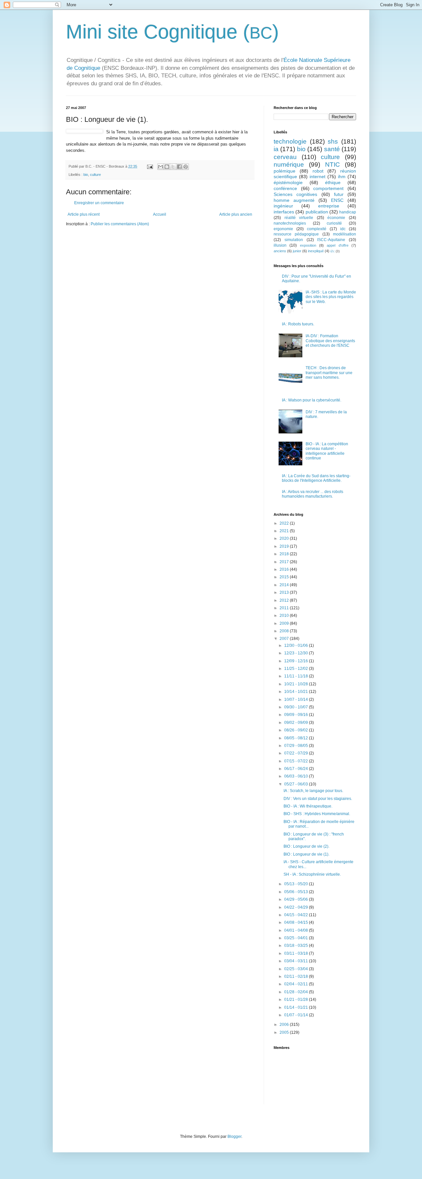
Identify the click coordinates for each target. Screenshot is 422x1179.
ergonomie (283, 229)
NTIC (332, 164)
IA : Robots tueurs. (298, 324)
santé (332, 149)
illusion (280, 245)
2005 (285, 1032)
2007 (285, 638)
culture (95, 175)
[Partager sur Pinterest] (185, 166)
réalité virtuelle (299, 217)
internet (317, 176)
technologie (290, 141)
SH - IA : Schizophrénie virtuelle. (312, 874)
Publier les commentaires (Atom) (120, 224)
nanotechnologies (290, 223)
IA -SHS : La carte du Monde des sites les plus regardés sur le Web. (331, 297)
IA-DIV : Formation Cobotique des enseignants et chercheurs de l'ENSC (330, 341)
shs (333, 141)
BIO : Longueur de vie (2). (306, 846)
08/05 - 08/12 (296, 738)
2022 (285, 523)
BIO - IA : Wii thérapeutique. (308, 806)
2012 (285, 600)
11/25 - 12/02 (296, 668)
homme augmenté (294, 200)
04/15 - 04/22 (296, 915)
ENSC (337, 200)
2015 (285, 577)
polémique (284, 171)
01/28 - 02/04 (296, 992)
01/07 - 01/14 (296, 1015)
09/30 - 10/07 (296, 707)
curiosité (334, 223)
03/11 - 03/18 (296, 953)
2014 (285, 585)
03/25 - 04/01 (296, 938)
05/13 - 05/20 (296, 884)
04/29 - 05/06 (296, 899)
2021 (285, 531)
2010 (285, 615)
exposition (308, 245)
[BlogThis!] (167, 166)
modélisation (344, 234)
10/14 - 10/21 (296, 691)
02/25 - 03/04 (296, 969)
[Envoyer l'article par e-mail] (149, 166)
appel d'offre (337, 245)
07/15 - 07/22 (296, 761)
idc (343, 229)
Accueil (159, 214)
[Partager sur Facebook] (179, 166)
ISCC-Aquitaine (331, 239)
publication (317, 211)
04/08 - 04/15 (296, 922)
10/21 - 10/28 (296, 684)
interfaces (284, 211)
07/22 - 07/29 (296, 753)
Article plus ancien (235, 214)
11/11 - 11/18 (296, 676)
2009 (285, 623)
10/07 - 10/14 (296, 699)
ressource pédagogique (296, 234)
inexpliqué (316, 251)
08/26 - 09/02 (296, 730)
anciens (280, 251)
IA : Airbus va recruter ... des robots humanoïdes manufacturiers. (312, 494)
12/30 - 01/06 (296, 645)
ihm (342, 176)
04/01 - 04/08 (296, 930)
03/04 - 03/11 (296, 961)
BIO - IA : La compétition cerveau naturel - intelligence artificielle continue (327, 451)
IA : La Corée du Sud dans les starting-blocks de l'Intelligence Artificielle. (316, 478)
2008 (285, 631)
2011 (285, 608)
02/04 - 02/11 (296, 984)
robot (318, 171)
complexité (316, 229)
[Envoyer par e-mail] (160, 166)
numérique (289, 164)
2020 (285, 538)
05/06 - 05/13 (296, 892)
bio (85, 175)
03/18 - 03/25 (296, 945)
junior (297, 251)
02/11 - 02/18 (296, 976)
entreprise (328, 205)
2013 (285, 592)
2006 (285, 1024)
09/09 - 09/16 (296, 714)
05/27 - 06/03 (296, 784)
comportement (328, 188)
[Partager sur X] (173, 166)
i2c (332, 251)
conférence (285, 188)
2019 (285, 546)
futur (339, 194)
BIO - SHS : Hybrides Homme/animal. (317, 813)
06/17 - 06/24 (296, 768)
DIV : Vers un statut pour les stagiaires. (318, 798)
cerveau (285, 156)
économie (336, 217)
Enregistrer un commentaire (99, 203)
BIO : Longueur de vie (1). (306, 854)
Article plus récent (84, 214)
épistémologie (288, 182)
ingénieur (283, 205)
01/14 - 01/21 (296, 1007)
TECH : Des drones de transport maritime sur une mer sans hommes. (329, 373)
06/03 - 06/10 (296, 776)
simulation (294, 239)
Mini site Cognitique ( (158, 32)
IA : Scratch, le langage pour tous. (313, 790)
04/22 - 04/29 (296, 907)
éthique (333, 182)
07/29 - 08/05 (296, 745)
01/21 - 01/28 (296, 999)
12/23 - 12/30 (296, 653)
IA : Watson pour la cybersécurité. (311, 400)
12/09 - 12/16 (296, 661)
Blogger (234, 1136)
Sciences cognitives (295, 194)
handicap (347, 212)
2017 (285, 562)
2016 (285, 569)
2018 (285, 554)
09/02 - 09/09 (296, 722)
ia (276, 149)
